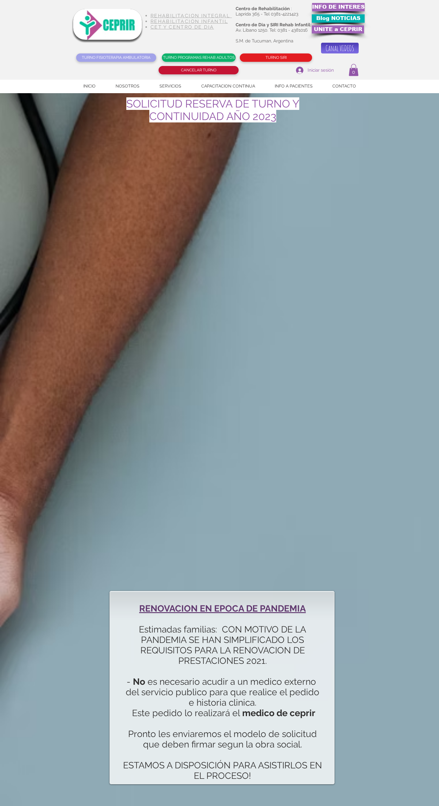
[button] (354, 70)
